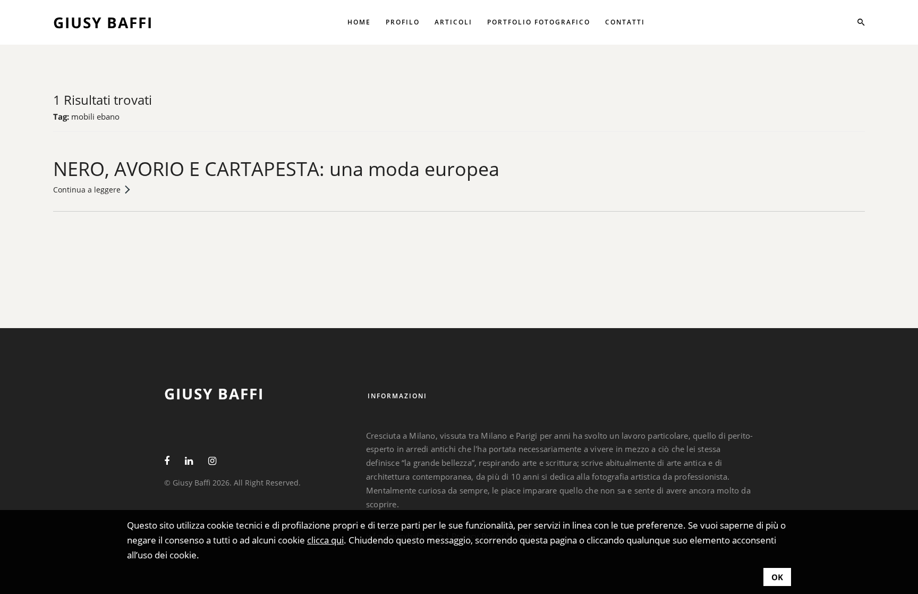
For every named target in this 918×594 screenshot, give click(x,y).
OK (777, 577)
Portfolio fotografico (538, 22)
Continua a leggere (87, 190)
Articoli (453, 22)
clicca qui (325, 540)
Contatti (625, 22)
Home (359, 22)
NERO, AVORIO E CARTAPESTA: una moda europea (276, 169)
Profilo (403, 22)
